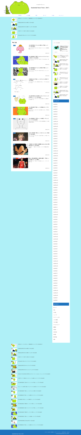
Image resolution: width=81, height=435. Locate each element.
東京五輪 (55, 336)
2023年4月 (55, 199)
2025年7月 (55, 133)
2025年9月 (55, 128)
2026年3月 (55, 114)
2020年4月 (55, 280)
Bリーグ (55, 307)
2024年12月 (55, 150)
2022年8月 (55, 219)
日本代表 (55, 332)
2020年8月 (55, 270)
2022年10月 (55, 214)
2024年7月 (55, 163)
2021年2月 (55, 256)
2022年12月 (55, 209)
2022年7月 (55, 221)
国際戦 (54, 327)
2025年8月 (55, 131)
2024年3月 (55, 172)
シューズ (55, 314)
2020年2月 (55, 285)
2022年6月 (55, 224)
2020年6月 (55, 275)
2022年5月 (55, 226)
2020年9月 (55, 268)
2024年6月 (55, 165)
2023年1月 (55, 207)
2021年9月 (55, 241)
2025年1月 (55, 148)
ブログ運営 (55, 322)
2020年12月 (55, 261)
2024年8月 (55, 160)
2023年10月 (55, 185)
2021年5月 (55, 251)
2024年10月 (55, 155)
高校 (54, 339)
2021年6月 (55, 248)
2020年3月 (55, 283)
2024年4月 (55, 170)
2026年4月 (55, 111)
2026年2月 (55, 116)
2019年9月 (55, 297)
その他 (54, 312)
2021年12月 (55, 234)
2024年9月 (55, 158)
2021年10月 (55, 239)
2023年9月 (55, 187)
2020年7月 (55, 273)
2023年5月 (55, 197)
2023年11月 (55, 182)
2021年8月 (55, 243)
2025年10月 (55, 126)
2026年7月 (55, 106)
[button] (68, 42)
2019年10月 (55, 295)
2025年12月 (55, 121)
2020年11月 (55, 263)
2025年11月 (55, 123)
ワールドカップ (56, 324)
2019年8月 (55, 300)
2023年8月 (55, 190)
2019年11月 (55, 292)
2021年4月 (55, 253)
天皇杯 (54, 329)
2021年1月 (55, 258)
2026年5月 (55, 109)
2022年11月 (55, 212)
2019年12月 (55, 290)
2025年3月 (55, 143)
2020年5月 (55, 278)
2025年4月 (55, 141)
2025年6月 (55, 136)
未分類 (54, 334)
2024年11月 (55, 153)
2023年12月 (55, 180)
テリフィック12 (56, 317)
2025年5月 (55, 138)
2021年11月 (55, 236)
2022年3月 (55, 229)
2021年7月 (55, 246)
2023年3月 (55, 202)
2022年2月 (55, 231)
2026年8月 (55, 104)
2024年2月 (55, 175)
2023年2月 (55, 204)
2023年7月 (55, 192)
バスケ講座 (55, 319)
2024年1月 (55, 177)
